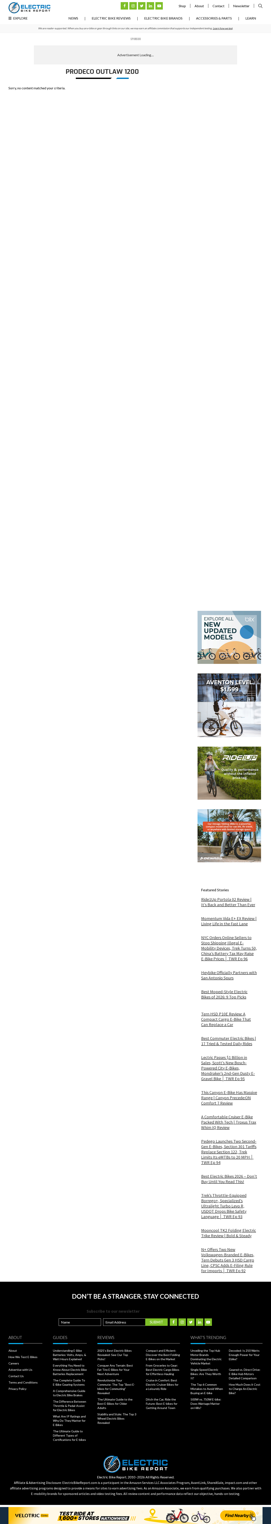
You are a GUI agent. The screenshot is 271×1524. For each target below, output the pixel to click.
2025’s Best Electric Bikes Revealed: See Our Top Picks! (114, 1355)
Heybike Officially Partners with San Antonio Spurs (229, 975)
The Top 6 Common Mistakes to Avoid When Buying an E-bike (207, 1389)
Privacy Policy (17, 1389)
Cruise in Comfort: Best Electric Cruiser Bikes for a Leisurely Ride (162, 1384)
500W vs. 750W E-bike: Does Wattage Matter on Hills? (206, 1404)
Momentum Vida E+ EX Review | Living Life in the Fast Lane (229, 921)
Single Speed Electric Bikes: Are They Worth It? (206, 1374)
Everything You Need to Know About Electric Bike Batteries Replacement (70, 1370)
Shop (182, 6)
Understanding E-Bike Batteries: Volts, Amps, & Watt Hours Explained (69, 1355)
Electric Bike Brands (163, 18)
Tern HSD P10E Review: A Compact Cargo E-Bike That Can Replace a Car (226, 1019)
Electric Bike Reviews (111, 18)
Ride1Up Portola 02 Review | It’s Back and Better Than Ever (228, 902)
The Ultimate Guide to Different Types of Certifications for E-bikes (69, 1435)
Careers (13, 1363)
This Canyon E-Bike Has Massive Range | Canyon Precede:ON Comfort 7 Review (229, 1098)
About (199, 6)
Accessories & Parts (214, 18)
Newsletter (241, 6)
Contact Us (16, 1376)
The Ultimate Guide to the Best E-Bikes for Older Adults (115, 1404)
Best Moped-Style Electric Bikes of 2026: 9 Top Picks (224, 994)
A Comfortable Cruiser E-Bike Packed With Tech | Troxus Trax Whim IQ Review (228, 1122)
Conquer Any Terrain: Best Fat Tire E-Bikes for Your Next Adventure (115, 1370)
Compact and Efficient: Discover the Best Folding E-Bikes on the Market (163, 1355)
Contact (218, 6)
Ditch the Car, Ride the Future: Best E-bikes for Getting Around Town (161, 1404)
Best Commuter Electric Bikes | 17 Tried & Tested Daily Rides (228, 1041)
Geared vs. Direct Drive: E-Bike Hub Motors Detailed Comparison (244, 1374)
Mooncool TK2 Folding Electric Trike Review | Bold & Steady (228, 1233)
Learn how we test (222, 28)
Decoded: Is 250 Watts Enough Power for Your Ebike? (244, 1355)
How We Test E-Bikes (22, 1357)
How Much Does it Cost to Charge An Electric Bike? (244, 1389)
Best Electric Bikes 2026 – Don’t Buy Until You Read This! (229, 1178)
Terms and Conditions (23, 1382)
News (73, 18)
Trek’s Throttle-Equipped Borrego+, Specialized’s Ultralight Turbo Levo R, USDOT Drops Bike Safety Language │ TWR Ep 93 (223, 1206)
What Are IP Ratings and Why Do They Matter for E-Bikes (69, 1421)
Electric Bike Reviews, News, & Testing (29, 7)
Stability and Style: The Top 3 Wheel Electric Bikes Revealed (116, 1418)
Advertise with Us (20, 1369)
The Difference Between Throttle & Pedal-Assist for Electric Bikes (69, 1406)
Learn (250, 18)
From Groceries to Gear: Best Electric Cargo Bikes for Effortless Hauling (162, 1370)
